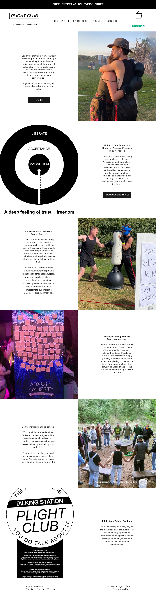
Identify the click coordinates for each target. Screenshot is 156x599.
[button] (139, 15)
